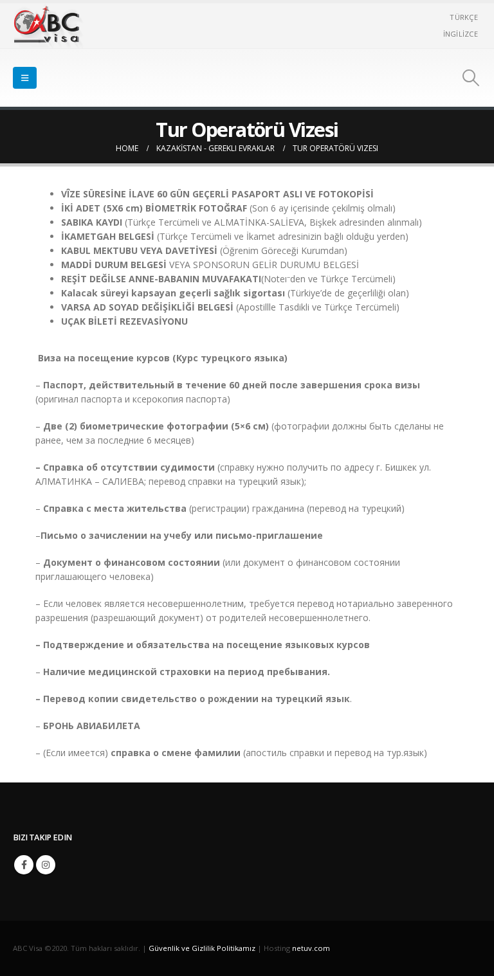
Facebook (23, 864)
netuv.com (311, 948)
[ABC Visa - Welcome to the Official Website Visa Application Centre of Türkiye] (48, 25)
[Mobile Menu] (25, 78)
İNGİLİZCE (460, 34)
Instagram (45, 864)
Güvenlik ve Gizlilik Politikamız (202, 948)
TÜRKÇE (464, 17)
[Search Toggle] (471, 77)
